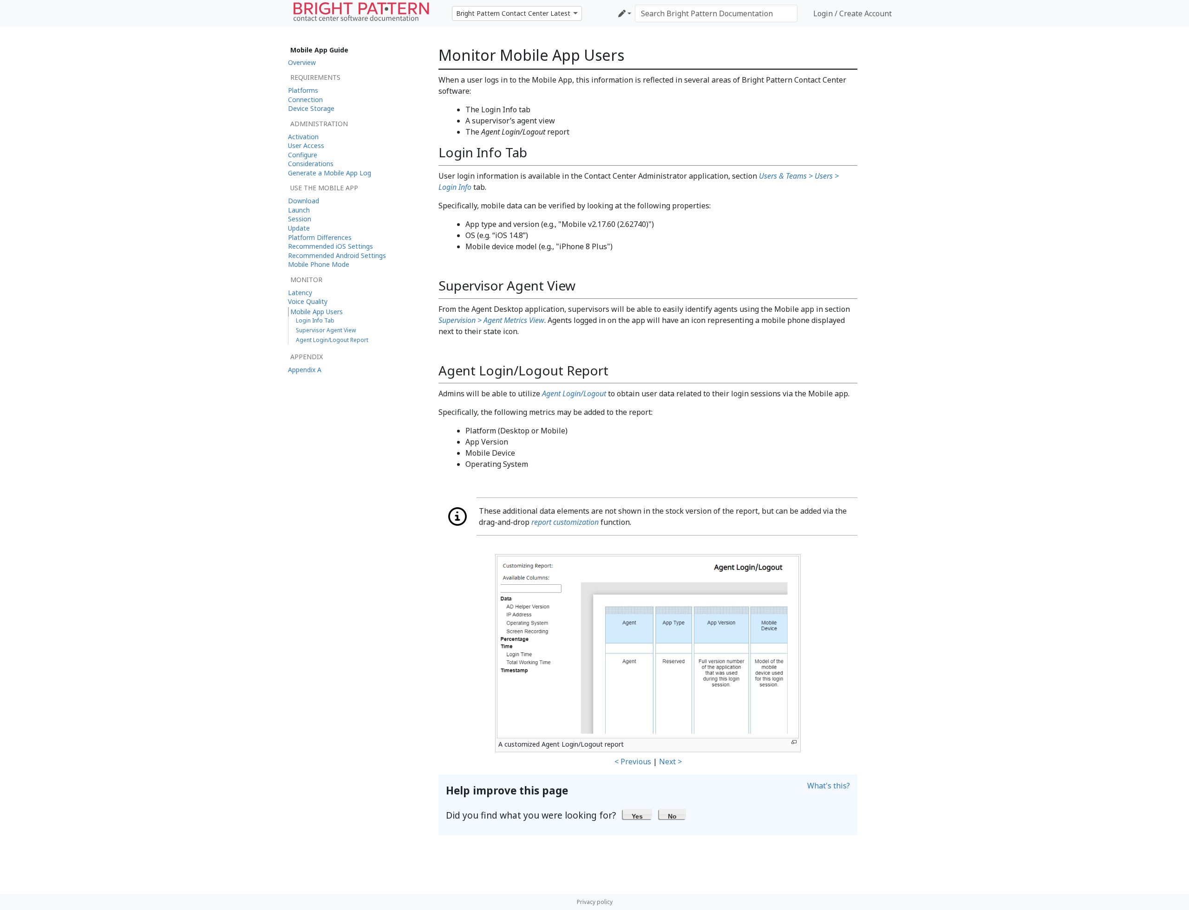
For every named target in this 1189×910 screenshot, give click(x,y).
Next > (670, 761)
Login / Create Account (852, 13)
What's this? (828, 786)
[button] (637, 814)
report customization (565, 522)
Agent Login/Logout (574, 393)
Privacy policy (595, 902)
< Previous (632, 761)
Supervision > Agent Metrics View (491, 320)
